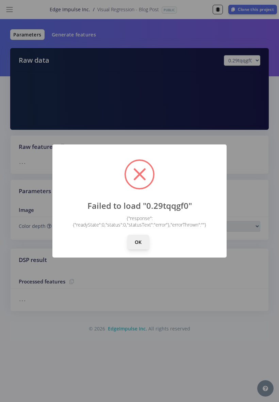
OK (138, 242)
